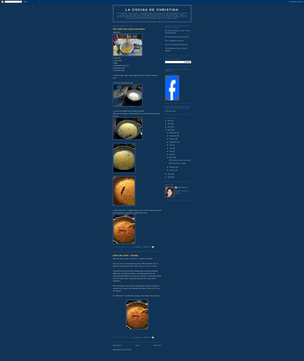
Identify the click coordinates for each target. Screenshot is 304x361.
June (171, 148)
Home (137, 345)
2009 (169, 177)
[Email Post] (152, 247)
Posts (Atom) (127, 350)
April (171, 154)
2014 (169, 121)
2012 (169, 127)
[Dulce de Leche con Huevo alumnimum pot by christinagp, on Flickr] (127, 106)
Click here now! (170, 111)
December (173, 133)
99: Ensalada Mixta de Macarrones (177, 37)
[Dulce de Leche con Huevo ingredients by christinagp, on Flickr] (127, 56)
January (172, 170)
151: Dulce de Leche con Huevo (129, 29)
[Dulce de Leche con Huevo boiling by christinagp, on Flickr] (127, 139)
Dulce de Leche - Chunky (125, 255)
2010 (169, 174)
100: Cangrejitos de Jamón (174, 41)
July (171, 145)
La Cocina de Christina (152, 10)
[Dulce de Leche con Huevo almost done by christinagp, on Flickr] (124, 205)
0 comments (145, 247)
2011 (169, 130)
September (173, 142)
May (171, 151)
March (171, 157)
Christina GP (182, 187)
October (172, 139)
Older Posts (157, 345)
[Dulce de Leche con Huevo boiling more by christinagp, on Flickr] (124, 172)
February (172, 167)
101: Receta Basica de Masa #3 (176, 44)
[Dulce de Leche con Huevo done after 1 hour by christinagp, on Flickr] (124, 243)
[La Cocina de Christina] (172, 100)
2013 (169, 124)
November (173, 136)
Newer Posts (117, 345)
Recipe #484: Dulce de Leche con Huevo (143, 266)
